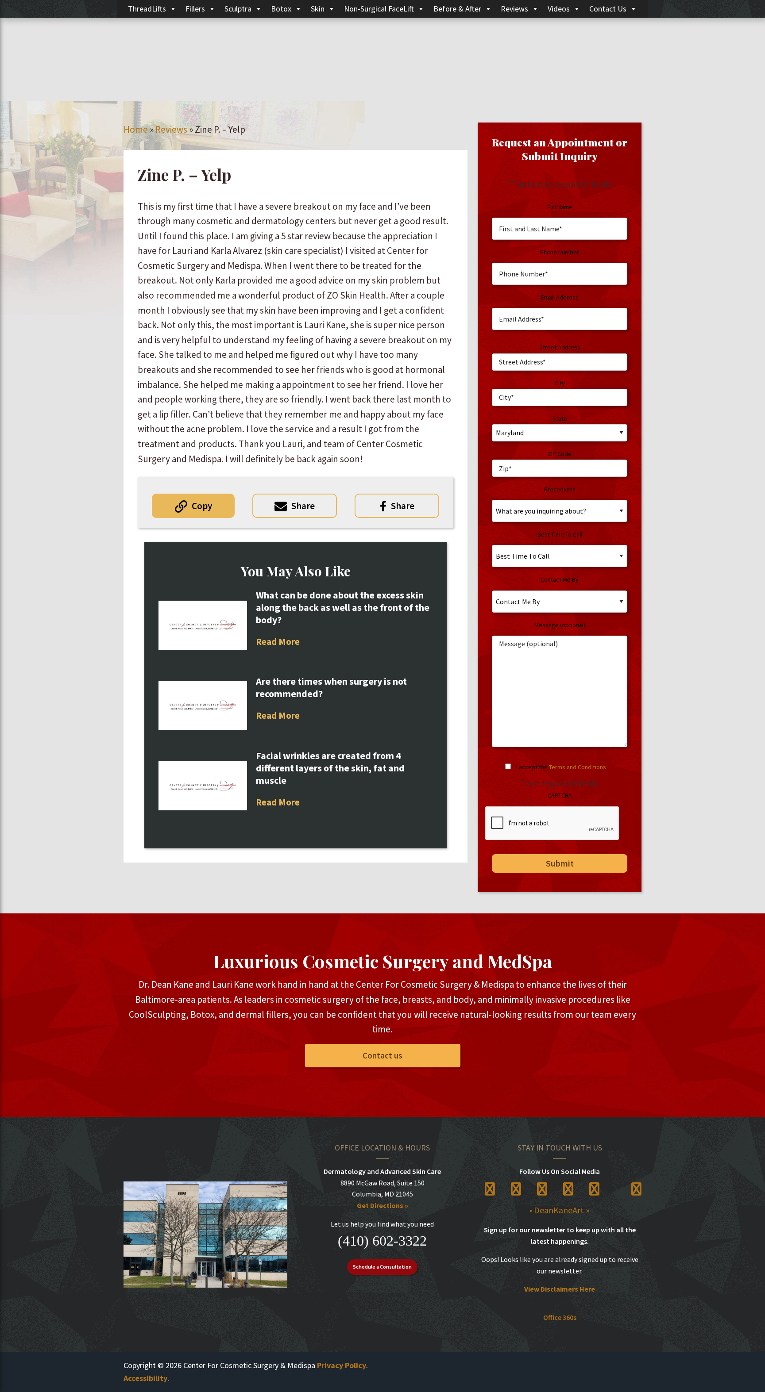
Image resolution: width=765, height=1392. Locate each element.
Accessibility (145, 1378)
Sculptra (237, 9)
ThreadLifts (147, 9)
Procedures (560, 489)
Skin (318, 9)
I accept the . (561, 767)
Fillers (195, 9)
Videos (559, 9)
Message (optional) (559, 625)
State (559, 418)
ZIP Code (560, 454)
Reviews (514, 9)
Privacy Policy (341, 1365)
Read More (278, 642)
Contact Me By (560, 579)
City (560, 383)
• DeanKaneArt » (559, 1210)
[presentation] (552, 823)
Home (136, 129)
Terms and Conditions (577, 767)
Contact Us (607, 9)
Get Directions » (382, 1205)
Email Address (560, 297)
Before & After (457, 9)
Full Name (559, 207)
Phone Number (559, 252)
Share (303, 506)
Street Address (559, 347)
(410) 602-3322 (382, 1241)
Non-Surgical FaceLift (379, 9)
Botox (281, 9)
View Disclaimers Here (559, 1289)
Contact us (382, 1055)
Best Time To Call (559, 534)
